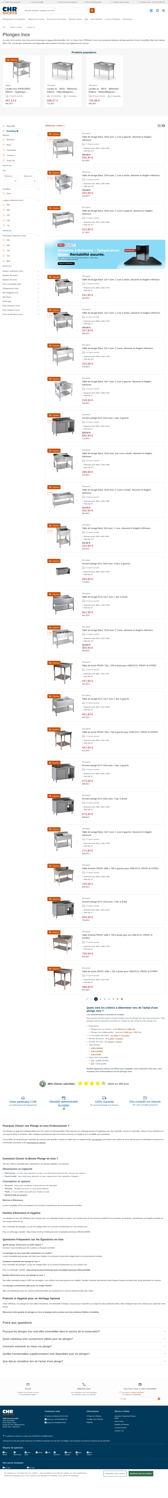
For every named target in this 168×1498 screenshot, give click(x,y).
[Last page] (122, 999)
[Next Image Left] (49, 147)
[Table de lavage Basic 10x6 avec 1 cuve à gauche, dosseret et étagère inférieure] (63, 147)
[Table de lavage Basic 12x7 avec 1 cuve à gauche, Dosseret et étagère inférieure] (63, 841)
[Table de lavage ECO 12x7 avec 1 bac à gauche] (63, 706)
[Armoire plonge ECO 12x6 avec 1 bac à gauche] (63, 426)
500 (8, 205)
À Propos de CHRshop (94, 1416)
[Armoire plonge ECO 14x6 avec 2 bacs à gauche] (63, 571)
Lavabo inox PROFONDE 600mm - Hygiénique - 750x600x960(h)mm (17, 91)
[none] (36, 79)
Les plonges (97, 1139)
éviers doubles (97, 1051)
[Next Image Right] (77, 147)
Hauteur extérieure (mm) (13, 271)
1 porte (111, 1038)
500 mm (121, 1029)
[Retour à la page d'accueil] (10, 10)
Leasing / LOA (119, 1431)
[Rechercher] (92, 10)
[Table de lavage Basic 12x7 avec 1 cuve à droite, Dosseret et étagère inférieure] (63, 321)
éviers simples (97, 1048)
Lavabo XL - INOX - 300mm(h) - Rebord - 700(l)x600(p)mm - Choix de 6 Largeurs (62, 91)
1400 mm (128, 1032)
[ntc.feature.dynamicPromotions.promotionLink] (105, 254)
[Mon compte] (151, 10)
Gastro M (10, 160)
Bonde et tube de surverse (16, 1195)
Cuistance (11, 155)
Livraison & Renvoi (121, 1427)
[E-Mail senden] (159, 1398)
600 (8, 210)
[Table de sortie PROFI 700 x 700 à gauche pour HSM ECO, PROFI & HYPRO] (63, 739)
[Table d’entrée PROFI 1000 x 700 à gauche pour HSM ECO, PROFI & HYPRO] (63, 876)
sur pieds (114, 1035)
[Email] (28, 1385)
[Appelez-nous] (84, 1384)
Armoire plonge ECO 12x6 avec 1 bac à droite (104, 902)
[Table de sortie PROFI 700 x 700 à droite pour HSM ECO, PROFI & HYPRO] (63, 673)
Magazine (90, 1422)
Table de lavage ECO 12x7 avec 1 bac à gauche (105, 699)
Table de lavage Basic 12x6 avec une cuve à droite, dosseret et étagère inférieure (117, 455)
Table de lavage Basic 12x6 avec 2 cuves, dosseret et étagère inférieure (117, 630)
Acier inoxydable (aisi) (12, 284)
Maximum (29, 178)
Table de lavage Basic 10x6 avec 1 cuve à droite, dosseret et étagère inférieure (121, 175)
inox (50, 40)
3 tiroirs (119, 1042)
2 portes (119, 1038)
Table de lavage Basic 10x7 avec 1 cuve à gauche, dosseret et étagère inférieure (116, 383)
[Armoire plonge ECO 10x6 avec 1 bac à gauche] (63, 773)
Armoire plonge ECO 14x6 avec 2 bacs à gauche (106, 563)
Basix (9, 145)
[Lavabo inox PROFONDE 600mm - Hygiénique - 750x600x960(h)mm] (21, 71)
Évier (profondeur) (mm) (13, 314)
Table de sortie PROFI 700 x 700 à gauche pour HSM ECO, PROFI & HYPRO (120, 732)
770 (8, 226)
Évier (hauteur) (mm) (11, 306)
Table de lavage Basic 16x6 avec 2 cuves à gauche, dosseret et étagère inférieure (117, 212)
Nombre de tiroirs (10, 280)
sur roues (125, 1035)
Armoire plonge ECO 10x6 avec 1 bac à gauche (105, 765)
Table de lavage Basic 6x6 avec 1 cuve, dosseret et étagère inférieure (116, 528)
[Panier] (163, 10)
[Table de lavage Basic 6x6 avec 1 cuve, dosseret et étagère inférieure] (63, 537)
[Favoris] (157, 10)
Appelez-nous (84, 1389)
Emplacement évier (11, 288)
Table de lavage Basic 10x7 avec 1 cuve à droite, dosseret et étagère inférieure (121, 279)
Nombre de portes (10, 275)
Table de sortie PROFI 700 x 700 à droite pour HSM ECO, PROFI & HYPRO (119, 665)
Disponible (11, 126)
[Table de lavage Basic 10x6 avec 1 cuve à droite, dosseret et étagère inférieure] (63, 184)
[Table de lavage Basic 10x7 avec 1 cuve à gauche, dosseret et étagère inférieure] (63, 390)
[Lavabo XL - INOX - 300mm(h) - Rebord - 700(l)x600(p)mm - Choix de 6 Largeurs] (63, 71)
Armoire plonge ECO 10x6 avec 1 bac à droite (104, 798)
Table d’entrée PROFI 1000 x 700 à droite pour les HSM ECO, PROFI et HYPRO (117, 936)
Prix (4, 170)
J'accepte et (133, 1393)
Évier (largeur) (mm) (11, 310)
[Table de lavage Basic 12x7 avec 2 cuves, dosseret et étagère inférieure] (63, 356)
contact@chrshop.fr (60, 1422)
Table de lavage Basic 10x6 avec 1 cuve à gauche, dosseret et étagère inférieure (116, 138)
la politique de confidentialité (132, 1394)
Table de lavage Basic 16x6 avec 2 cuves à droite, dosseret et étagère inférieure (116, 491)
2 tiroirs (110, 1042)
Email (28, 1389)
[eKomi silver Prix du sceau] (42, 1083)
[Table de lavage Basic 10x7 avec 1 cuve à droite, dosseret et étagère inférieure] (63, 287)
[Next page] (117, 999)
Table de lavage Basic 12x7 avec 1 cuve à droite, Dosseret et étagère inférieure (121, 313)
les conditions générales (136, 1392)
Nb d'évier (7, 297)
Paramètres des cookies (115, 1474)
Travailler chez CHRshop (95, 1419)
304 (92, 1064)
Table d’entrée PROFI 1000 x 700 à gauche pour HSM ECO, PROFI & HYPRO (120, 868)
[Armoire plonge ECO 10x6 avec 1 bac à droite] (63, 806)
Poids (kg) (7, 301)
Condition (6, 189)
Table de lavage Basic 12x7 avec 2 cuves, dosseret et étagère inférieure (117, 348)
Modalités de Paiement (122, 1424)
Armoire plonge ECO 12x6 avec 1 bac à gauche (105, 418)
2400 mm (131, 1029)
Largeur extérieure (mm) (13, 200)
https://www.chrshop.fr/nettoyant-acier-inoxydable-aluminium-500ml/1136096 (58, 1270)
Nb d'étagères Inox (10, 293)
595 (8, 240)
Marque (6, 135)
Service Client (119, 1421)
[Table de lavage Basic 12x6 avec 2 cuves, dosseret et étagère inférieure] (63, 639)
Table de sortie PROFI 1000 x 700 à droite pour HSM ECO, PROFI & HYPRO (120, 971)
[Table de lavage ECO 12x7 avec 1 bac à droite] (63, 604)
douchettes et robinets (36, 1143)
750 (8, 220)
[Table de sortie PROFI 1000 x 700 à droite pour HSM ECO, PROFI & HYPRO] (63, 979)
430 (92, 1060)
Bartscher (11, 140)
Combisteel (11, 150)
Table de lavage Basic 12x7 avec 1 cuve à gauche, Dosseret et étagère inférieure (117, 833)
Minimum (10, 178)
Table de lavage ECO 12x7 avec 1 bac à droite (104, 597)
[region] (84, 1483)
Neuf (8, 193)
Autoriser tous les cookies (141, 1474)
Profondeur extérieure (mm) (14, 236)
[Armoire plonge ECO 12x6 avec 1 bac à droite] (63, 909)
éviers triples (96, 1054)
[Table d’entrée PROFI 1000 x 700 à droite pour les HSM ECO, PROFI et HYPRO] (63, 944)
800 (8, 261)
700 (8, 215)
